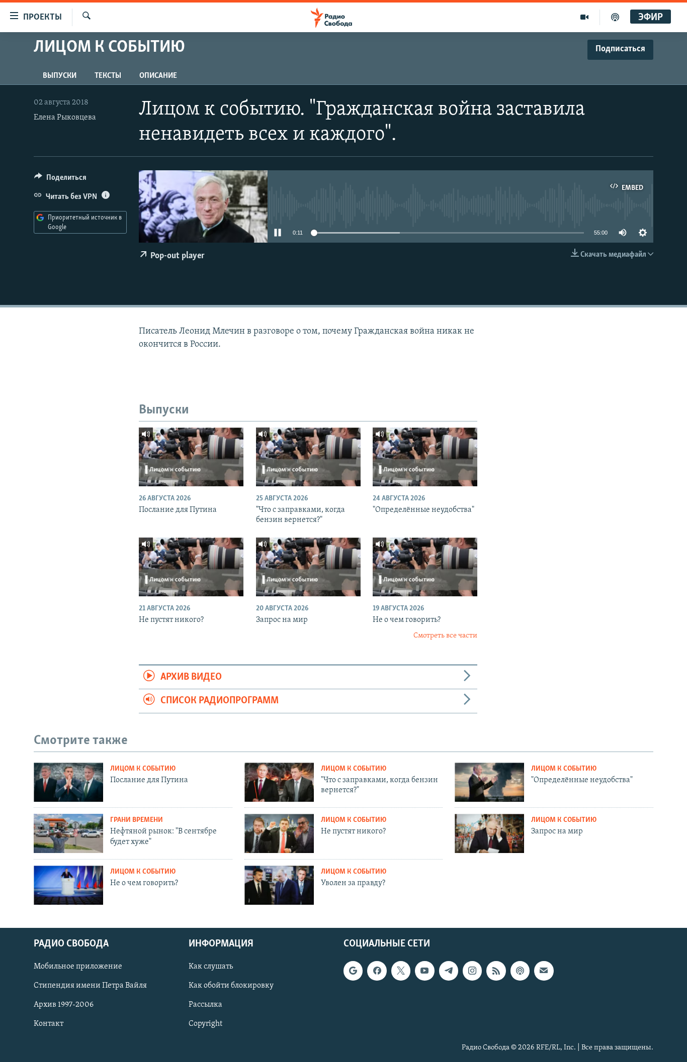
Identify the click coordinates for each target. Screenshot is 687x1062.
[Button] (60, 179)
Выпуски (59, 76)
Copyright (205, 1024)
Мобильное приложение (78, 967)
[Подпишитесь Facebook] (376, 970)
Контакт (48, 1024)
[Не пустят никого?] (191, 567)
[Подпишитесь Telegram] (448, 970)
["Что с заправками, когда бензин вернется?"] (308, 457)
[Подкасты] (520, 970)
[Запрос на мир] (308, 567)
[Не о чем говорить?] (425, 567)
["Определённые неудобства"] (425, 457)
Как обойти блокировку (231, 986)
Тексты (108, 76)
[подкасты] (615, 17)
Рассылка (205, 1005)
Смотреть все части (445, 636)
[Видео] (584, 17)
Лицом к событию (143, 769)
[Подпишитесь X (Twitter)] (400, 970)
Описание (158, 76)
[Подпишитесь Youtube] (424, 970)
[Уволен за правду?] (279, 885)
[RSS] (495, 970)
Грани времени (136, 820)
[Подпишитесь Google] (353, 970)
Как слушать (211, 967)
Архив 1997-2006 (64, 1005)
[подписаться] (543, 970)
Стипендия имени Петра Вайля (90, 986)
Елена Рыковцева (65, 118)
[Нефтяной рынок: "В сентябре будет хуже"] (68, 833)
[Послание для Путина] (191, 457)
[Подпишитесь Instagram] (472, 970)
